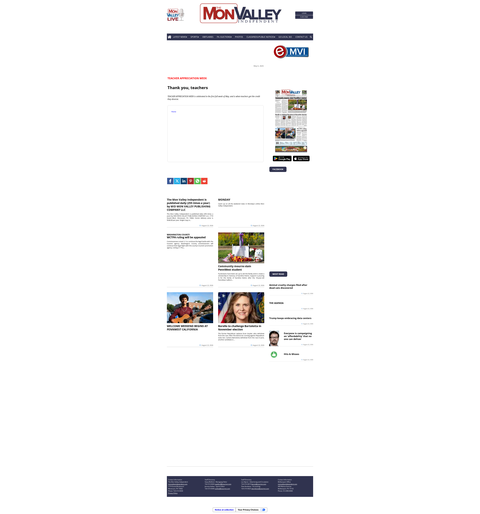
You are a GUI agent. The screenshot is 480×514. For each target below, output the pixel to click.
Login (304, 13)
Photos (239, 37)
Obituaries (207, 37)
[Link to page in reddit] (204, 181)
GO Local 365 (285, 37)
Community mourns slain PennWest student (234, 267)
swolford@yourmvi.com (223, 484)
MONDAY (224, 199)
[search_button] (311, 37)
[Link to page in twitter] (177, 181)
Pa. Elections (224, 37)
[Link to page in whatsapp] (197, 181)
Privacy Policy (173, 493)
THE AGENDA (276, 302)
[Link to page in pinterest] (191, 181)
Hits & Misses (291, 354)
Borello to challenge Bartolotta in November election (239, 327)
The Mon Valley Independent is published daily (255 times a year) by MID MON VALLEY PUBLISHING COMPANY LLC (188, 205)
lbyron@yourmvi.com (258, 484)
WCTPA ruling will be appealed (186, 237)
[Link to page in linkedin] (184, 181)
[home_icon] (169, 37)
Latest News (179, 37)
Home (173, 112)
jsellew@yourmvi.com (222, 489)
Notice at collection (224, 509)
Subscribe (304, 17)
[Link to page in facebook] (170, 181)
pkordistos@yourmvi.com (260, 489)
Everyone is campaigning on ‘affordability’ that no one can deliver (298, 336)
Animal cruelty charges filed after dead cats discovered (288, 286)
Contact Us (301, 37)
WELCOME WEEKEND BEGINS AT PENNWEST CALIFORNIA (187, 327)
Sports (194, 37)
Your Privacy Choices (248, 509)
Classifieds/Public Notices (260, 37)
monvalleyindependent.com (177, 484)
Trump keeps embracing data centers (290, 318)
